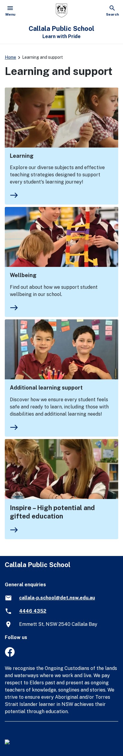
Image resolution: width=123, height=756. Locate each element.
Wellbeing (23, 275)
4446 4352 (32, 611)
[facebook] (10, 655)
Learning (21, 156)
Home (10, 57)
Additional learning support (46, 387)
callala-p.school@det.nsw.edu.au (57, 598)
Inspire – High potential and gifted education (52, 512)
